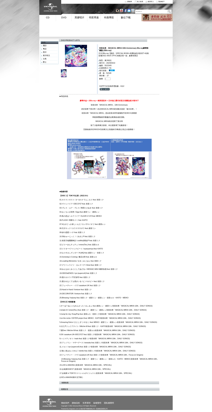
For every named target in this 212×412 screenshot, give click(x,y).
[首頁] (50, 6)
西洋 (44, 52)
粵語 (44, 49)
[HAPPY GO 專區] (157, 17)
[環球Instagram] (121, 10)
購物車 (129, 1)
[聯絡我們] (129, 10)
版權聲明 (97, 403)
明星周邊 (94, 17)
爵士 (44, 62)
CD (47, 17)
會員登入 (151, 1)
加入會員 (140, 1)
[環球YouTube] (117, 10)
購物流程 (76, 403)
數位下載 (126, 17)
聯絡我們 (65, 403)
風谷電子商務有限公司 (87, 409)
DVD (63, 17)
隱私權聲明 (109, 403)
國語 (44, 45)
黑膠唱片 (79, 17)
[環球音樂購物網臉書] (125, 10)
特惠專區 (109, 17)
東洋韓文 (46, 55)
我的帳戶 (161, 1)
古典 (44, 59)
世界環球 (87, 403)
